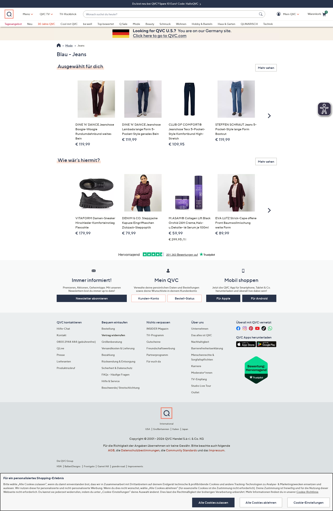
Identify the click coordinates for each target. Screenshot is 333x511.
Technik (268, 23)
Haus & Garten (226, 23)
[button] (284, 14)
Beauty (149, 23)
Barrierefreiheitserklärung (207, 348)
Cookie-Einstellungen (308, 502)
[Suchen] (261, 14)
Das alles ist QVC (201, 335)
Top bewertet (106, 23)
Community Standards (181, 450)
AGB (111, 450)
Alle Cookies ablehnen (261, 502)
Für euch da (153, 361)
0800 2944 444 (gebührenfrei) (76, 341)
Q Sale (123, 23)
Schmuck (165, 23)
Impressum (217, 450)
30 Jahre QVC (46, 23)
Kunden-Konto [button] (148, 298)
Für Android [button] (259, 298)
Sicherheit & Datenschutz (117, 368)
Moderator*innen (201, 372)
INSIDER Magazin (157, 328)
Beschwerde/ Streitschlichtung (121, 387)
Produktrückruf (66, 368)
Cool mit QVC (69, 23)
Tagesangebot (13, 23)
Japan (185, 429)
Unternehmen (199, 328)
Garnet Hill (103, 466)
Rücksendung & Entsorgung (118, 361)
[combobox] (170, 14)
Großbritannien (161, 429)
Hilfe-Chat (63, 328)
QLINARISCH (249, 23)
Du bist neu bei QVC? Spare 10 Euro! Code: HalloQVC (165, 3)
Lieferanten (64, 361)
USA (147, 429)
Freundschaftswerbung (160, 348)
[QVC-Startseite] (59, 45)
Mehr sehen (266, 68)
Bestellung (108, 328)
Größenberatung (112, 341)
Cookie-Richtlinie (307, 491)
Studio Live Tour (201, 385)
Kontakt (61, 335)
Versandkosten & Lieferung (118, 348)
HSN (59, 466)
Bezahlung (108, 354)
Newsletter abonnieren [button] (92, 298)
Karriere (196, 366)
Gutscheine (153, 341)
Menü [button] (26, 14)
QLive (60, 348)
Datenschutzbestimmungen (140, 450)
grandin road (118, 466)
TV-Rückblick (68, 14)
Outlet (195, 392)
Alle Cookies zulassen (213, 502)
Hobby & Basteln (202, 23)
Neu (29, 23)
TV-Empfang (199, 379)
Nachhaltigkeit (200, 341)
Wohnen (181, 23)
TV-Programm (155, 335)
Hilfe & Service (111, 381)
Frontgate (89, 466)
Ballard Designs (73, 466)
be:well (87, 23)
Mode (136, 23)
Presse (61, 354)
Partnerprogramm (157, 354)
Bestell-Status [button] (184, 298)
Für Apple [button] (223, 298)
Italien (175, 429)
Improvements (135, 466)
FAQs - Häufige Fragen (116, 374)
